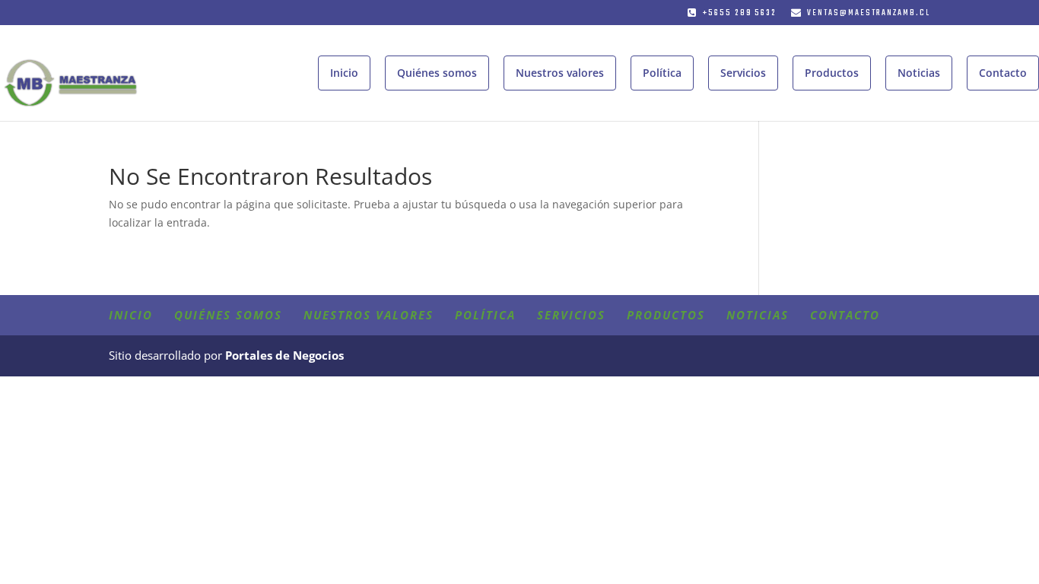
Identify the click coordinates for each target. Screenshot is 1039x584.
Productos (832, 72)
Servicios (743, 72)
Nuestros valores (560, 72)
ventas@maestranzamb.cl (868, 14)
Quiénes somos (437, 72)
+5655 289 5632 (740, 14)
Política (662, 72)
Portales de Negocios (284, 355)
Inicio (344, 72)
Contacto (1003, 72)
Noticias (919, 72)
